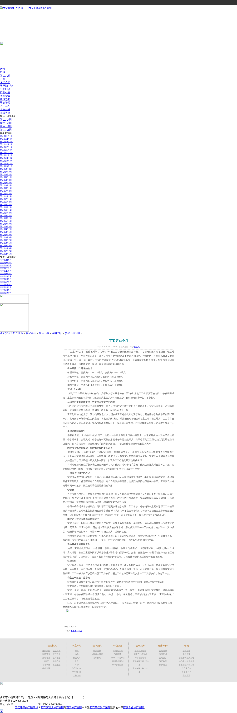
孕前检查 (5, 95)
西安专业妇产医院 (133, 707)
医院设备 (56, 654)
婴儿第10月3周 (6, 161)
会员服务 (5, 29)
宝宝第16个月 (6, 284)
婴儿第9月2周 (6, 174)
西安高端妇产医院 (100, 707)
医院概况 (5, 16)
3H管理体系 (118, 651)
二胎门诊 (5, 89)
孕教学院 (5, 102)
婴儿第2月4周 (6, 246)
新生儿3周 (6, 123)
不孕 (2, 79)
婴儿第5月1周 (6, 221)
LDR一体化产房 (118, 658)
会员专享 (186, 654)
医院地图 (78, 697)
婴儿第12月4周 (6, 139)
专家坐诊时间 (97, 654)
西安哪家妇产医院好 (26, 707)
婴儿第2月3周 (6, 248)
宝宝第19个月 (6, 276)
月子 (77, 661)
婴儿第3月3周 (6, 237)
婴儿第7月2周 (6, 196)
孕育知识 (57, 333)
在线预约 (97, 658)
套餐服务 (5, 33)
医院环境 (56, 651)
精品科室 (31, 333)
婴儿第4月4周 (6, 224)
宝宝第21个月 (6, 271)
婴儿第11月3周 (6, 152)
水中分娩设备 (118, 665)
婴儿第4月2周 (6, 229)
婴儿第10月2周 (6, 163)
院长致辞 (163, 661)
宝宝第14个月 (6, 290)
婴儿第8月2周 (6, 185)
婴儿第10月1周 (6, 166)
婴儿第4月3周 (6, 226)
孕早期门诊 (6, 85)
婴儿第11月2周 (6, 155)
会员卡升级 (186, 668)
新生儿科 (5, 75)
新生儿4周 (6, 119)
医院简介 (46, 651)
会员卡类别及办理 (186, 658)
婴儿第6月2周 (6, 207)
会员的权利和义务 (186, 665)
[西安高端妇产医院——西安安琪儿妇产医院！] (27, 8)
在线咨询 (5, 112)
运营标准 (46, 658)
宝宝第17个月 (6, 282)
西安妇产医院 (74, 707)
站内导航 (5, 36)
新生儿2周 (6, 126)
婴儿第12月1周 (6, 147)
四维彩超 (5, 99)
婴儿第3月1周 (6, 243)
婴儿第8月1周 (6, 188)
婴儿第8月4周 (6, 180)
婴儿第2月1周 (6, 254)
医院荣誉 (46, 654)
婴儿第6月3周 (6, 204)
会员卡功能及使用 (186, 661)
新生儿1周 (6, 129)
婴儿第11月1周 (6, 136)
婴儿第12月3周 (6, 142)
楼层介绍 (56, 661)
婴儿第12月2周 (6, 144)
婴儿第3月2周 (6, 240)
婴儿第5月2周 (6, 218)
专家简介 (97, 651)
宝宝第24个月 (6, 260)
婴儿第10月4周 (6, 158)
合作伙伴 (46, 665)
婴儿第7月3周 (6, 194)
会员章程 (186, 651)
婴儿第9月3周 (6, 172)
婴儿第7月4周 (6, 191)
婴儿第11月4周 (6, 150)
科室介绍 (5, 19)
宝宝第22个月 (6, 268)
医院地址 (56, 665)
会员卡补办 (186, 672)
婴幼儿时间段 (73, 333)
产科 (2, 68)
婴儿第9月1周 (6, 177)
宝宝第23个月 (6, 263)
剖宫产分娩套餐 (140, 654)
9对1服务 (118, 654)
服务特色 (5, 26)
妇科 (2, 72)
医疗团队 (5, 23)
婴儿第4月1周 (6, 232)
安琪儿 (137, 347)
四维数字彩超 (118, 661)
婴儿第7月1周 (6, 199)
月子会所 (5, 82)
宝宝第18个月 (6, 279)
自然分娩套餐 (140, 651)
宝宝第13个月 (6, 293)
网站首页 (5, 13)
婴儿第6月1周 (6, 210)
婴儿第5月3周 (6, 215)
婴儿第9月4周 (6, 169)
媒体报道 (56, 658)
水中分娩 (5, 109)
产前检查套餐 (140, 658)
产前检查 (5, 92)
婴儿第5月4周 (6, 213)
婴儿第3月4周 (6, 235)
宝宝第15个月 (6, 287)
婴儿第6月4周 (6, 202)
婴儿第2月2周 (6, 251)
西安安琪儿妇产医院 (11, 333)
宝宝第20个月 (6, 274)
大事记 (46, 661)
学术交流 (5, 40)
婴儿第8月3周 (6, 183)
